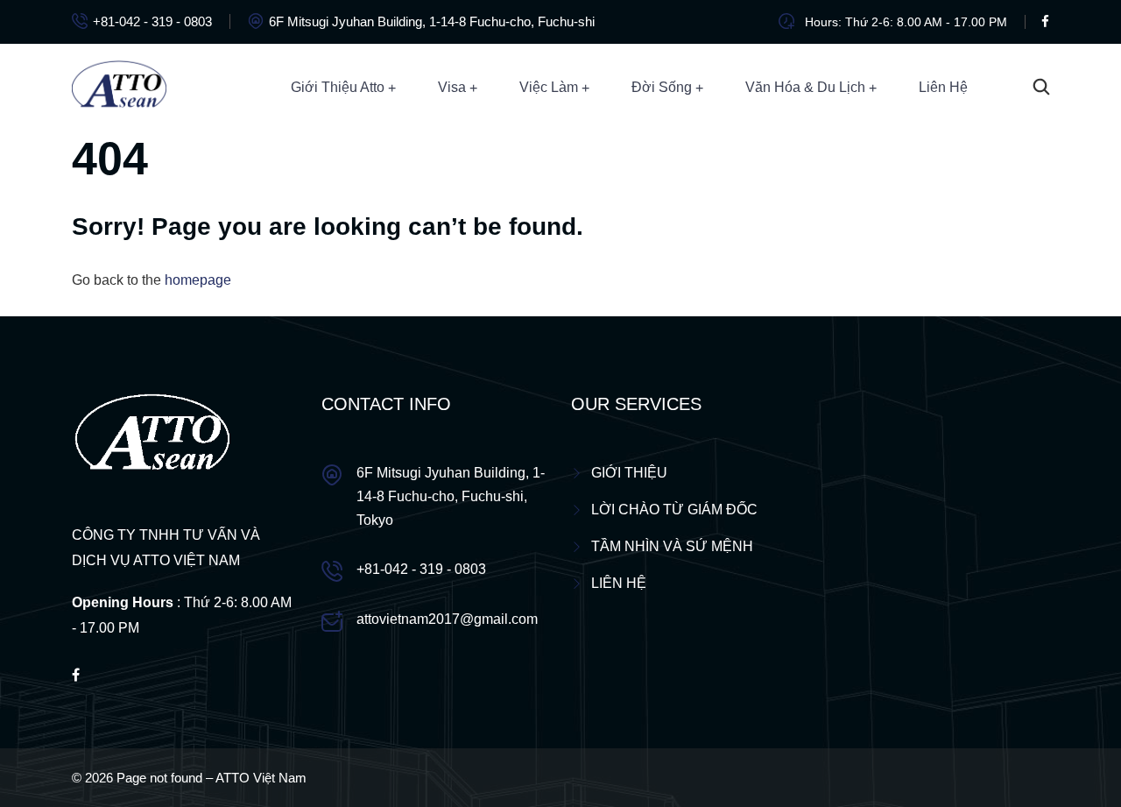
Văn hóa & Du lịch (805, 87)
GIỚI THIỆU (629, 472)
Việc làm (548, 87)
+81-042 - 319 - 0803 (152, 21)
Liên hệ (943, 87)
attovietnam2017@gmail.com (447, 619)
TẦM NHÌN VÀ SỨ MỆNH (672, 546)
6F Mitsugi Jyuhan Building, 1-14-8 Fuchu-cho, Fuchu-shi (432, 21)
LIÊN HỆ (618, 583)
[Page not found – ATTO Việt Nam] (119, 86)
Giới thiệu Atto (337, 87)
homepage (198, 280)
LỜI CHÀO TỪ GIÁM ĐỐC (674, 509)
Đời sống (661, 87)
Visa (452, 87)
